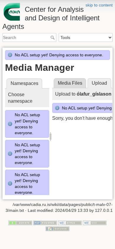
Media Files (70, 83)
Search (53, 37)
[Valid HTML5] (70, 222)
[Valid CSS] (94, 222)
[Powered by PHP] (45, 222)
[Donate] (20, 222)
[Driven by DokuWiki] (57, 228)
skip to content (99, 5)
